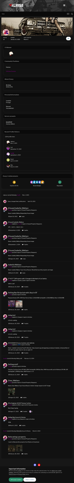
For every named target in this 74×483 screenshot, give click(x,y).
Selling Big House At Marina (17, 417)
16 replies (25, 286)
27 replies (25, 323)
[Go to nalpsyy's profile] (11, 54)
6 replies (25, 309)
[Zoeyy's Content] (68, 38)
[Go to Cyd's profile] (8, 148)
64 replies (25, 353)
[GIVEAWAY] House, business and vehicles (21, 343)
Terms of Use (12, 474)
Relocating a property (17, 437)
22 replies (24, 411)
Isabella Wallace (14, 264)
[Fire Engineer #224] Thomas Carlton (19, 403)
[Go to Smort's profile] (8, 160)
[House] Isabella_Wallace (18, 208)
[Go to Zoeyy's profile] (4, 201)
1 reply (23, 216)
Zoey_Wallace (13, 380)
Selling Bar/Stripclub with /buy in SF (22, 292)
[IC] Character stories (32, 405)
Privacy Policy (22, 474)
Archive (33, 280)
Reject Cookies (29, 479)
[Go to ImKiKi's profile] (8, 154)
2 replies (25, 374)
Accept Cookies (16, 479)
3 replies (23, 425)
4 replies (25, 230)
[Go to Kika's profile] (8, 165)
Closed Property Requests (29, 210)
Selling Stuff (12, 315)
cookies (19, 470)
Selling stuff (19, 358)
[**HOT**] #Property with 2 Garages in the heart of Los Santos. (27, 278)
